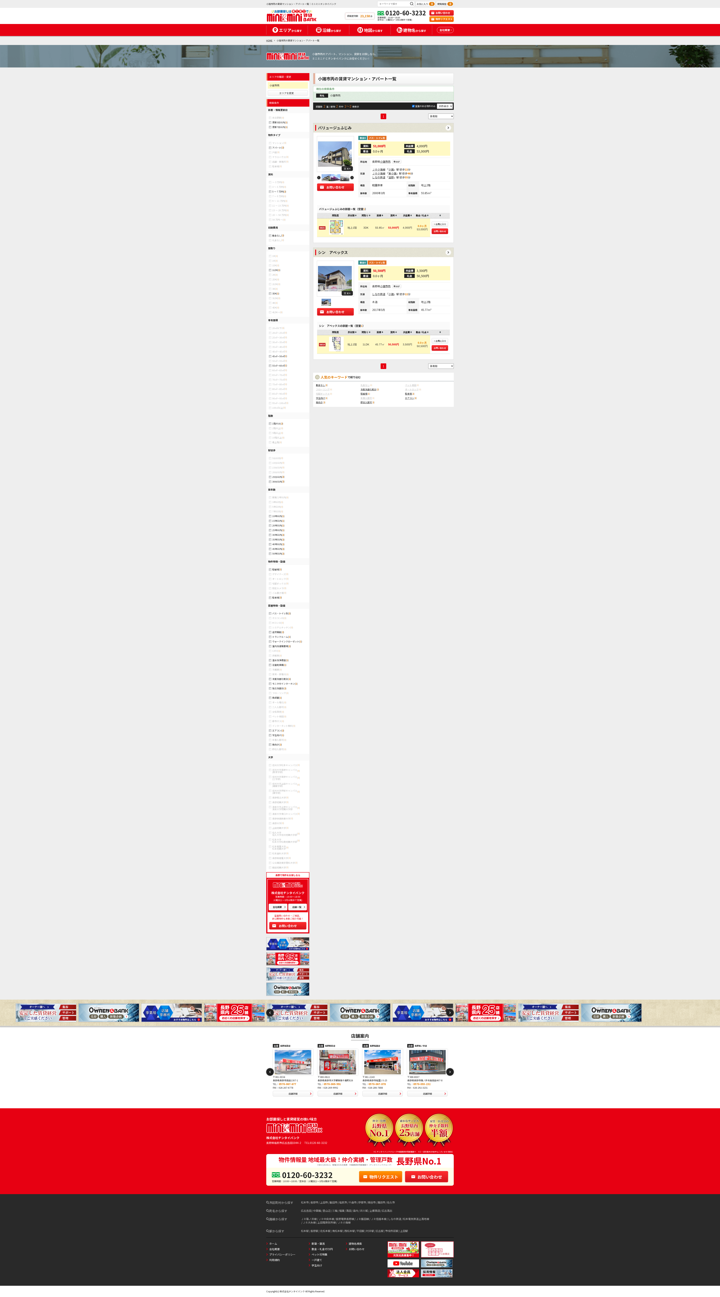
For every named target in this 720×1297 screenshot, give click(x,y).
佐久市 (391, 1202)
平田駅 (360, 1231)
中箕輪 (317, 1210)
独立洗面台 (278, 688)
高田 (348, 1210)
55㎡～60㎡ (278, 365)
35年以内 (277, 539)
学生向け (276, 735)
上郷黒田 (375, 1210)
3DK (274, 293)
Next (352, 177)
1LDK (275, 270)
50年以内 (277, 553)
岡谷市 (372, 1202)
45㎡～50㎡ (278, 356)
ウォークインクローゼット (285, 641)
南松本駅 (337, 1231)
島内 (355, 1210)
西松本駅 (349, 1231)
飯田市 (334, 1202)
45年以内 (277, 548)
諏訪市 (381, 1202)
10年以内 (277, 516)
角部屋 (275, 697)
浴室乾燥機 (278, 664)
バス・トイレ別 (280, 613)
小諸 (391, 169)
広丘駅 (380, 1231)
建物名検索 (355, 1243)
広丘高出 (387, 1210)
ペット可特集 (319, 1254)
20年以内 (277, 525)
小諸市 (384, 161)
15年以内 (277, 520)
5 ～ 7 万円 (277, 191)
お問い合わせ (443, 13)
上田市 (324, 1202)
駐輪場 (275, 569)
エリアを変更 (286, 93)
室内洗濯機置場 (280, 646)
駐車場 (275, 597)
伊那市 (362, 1202)
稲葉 (341, 1210)
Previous (318, 177)
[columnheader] (352, 215)
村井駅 (370, 1231)
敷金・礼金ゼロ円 (322, 1249)
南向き (275, 744)
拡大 (349, 168)
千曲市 (353, 1202)
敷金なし (276, 235)
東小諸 (392, 173)
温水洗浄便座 (279, 660)
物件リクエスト (444, 19)
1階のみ (276, 423)
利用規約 (274, 1260)
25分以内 (277, 476)
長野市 (314, 1202)
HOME (269, 40)
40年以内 (277, 544)
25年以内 (277, 530)
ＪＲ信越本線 (378, 1219)
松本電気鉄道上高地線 (416, 1219)
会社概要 (277, 907)
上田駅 (404, 1231)
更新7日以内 (278, 127)
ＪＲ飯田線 (362, 1219)
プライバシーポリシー (282, 1254)
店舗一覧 (296, 907)
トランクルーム (280, 636)
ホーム (273, 1243)
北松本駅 (325, 1231)
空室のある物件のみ (425, 106)
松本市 (305, 1202)
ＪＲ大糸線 (309, 1222)
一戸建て (317, 1260)
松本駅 (305, 1231)
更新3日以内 (278, 122)
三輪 (335, 1210)
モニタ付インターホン (283, 683)
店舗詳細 (300, 1093)
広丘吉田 (306, 1210)
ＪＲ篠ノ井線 (309, 1219)
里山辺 (327, 1210)
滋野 (391, 177)
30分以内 (277, 481)
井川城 (364, 1210)
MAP (397, 161)
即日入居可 (366, 402)
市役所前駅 (391, 1231)
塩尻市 (343, 1202)
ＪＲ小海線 (378, 169)
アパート (276, 147)
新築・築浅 (318, 1243)
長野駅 (314, 1231)
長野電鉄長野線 (345, 1219)
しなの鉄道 (378, 177)
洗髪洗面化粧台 (280, 678)
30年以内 (277, 534)
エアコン (276, 730)
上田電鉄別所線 (326, 1222)
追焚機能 (276, 632)
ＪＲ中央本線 (326, 1219)
